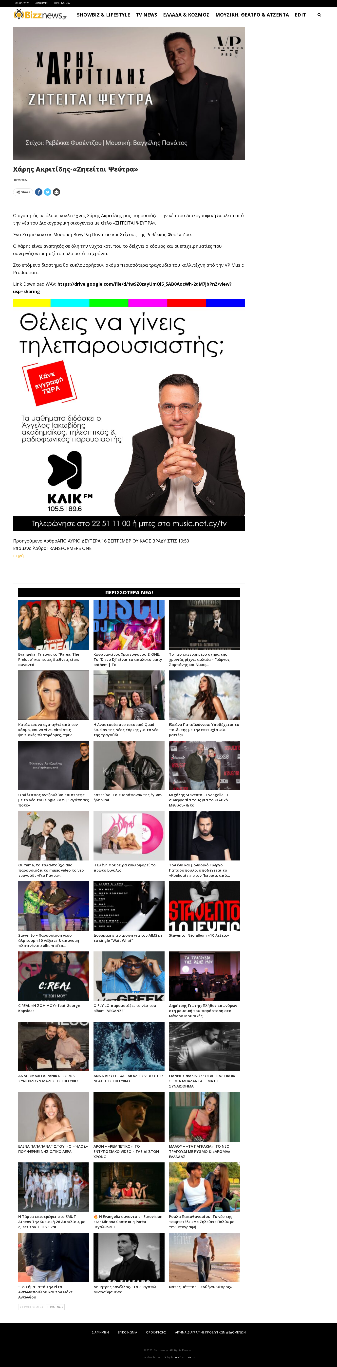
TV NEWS (146, 15)
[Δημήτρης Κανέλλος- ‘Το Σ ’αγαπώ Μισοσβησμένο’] (129, 1257)
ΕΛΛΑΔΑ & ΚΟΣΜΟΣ (186, 15)
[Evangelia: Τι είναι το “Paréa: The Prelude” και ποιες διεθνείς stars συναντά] (53, 625)
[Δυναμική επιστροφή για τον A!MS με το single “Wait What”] (129, 906)
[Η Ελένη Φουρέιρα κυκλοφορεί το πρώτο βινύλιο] (129, 835)
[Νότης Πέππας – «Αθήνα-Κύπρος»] (204, 1257)
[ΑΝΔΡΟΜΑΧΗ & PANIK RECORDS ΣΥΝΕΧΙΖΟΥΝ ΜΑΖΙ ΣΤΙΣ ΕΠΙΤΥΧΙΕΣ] (53, 1046)
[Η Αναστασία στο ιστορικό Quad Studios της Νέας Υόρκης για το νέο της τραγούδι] (129, 695)
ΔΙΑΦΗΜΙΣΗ (42, 3)
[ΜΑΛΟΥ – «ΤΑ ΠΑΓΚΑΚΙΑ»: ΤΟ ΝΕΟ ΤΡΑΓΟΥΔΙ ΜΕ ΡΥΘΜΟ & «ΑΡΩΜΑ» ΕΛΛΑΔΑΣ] (204, 1116)
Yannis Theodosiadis (182, 1357)
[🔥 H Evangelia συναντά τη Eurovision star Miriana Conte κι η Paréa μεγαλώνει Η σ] (129, 1187)
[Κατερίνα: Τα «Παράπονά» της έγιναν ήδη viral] (129, 765)
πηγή (18, 556)
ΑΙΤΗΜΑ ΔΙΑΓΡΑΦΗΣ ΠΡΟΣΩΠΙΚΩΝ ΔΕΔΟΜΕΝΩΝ (210, 1332)
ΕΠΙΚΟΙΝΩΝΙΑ (61, 3)
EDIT (300, 15)
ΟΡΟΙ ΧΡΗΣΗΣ (156, 1332)
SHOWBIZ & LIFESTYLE (103, 15)
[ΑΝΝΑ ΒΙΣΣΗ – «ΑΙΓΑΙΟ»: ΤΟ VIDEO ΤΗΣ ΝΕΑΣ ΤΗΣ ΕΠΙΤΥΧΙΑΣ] (129, 1046)
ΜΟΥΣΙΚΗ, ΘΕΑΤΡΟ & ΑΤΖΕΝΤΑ (252, 15)
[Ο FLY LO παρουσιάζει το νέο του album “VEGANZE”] (129, 976)
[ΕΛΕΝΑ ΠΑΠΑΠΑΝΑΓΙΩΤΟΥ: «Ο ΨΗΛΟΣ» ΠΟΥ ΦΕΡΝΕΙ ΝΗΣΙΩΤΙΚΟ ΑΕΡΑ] (53, 1116)
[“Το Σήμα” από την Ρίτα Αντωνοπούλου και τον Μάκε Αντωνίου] (53, 1257)
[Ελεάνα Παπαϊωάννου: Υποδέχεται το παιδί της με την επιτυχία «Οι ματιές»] (204, 695)
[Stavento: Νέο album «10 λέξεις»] (204, 906)
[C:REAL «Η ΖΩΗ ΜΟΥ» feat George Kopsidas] (53, 976)
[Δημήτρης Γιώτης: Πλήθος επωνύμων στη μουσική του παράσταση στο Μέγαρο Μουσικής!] (204, 976)
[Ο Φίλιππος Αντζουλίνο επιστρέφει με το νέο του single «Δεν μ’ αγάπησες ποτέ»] (53, 765)
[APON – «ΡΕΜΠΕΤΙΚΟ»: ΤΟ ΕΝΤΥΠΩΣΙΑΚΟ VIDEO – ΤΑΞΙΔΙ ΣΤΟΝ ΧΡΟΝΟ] (129, 1116)
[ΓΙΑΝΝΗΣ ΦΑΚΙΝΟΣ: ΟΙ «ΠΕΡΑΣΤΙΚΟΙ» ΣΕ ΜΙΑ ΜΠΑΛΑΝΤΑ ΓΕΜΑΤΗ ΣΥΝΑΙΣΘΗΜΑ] (204, 1046)
